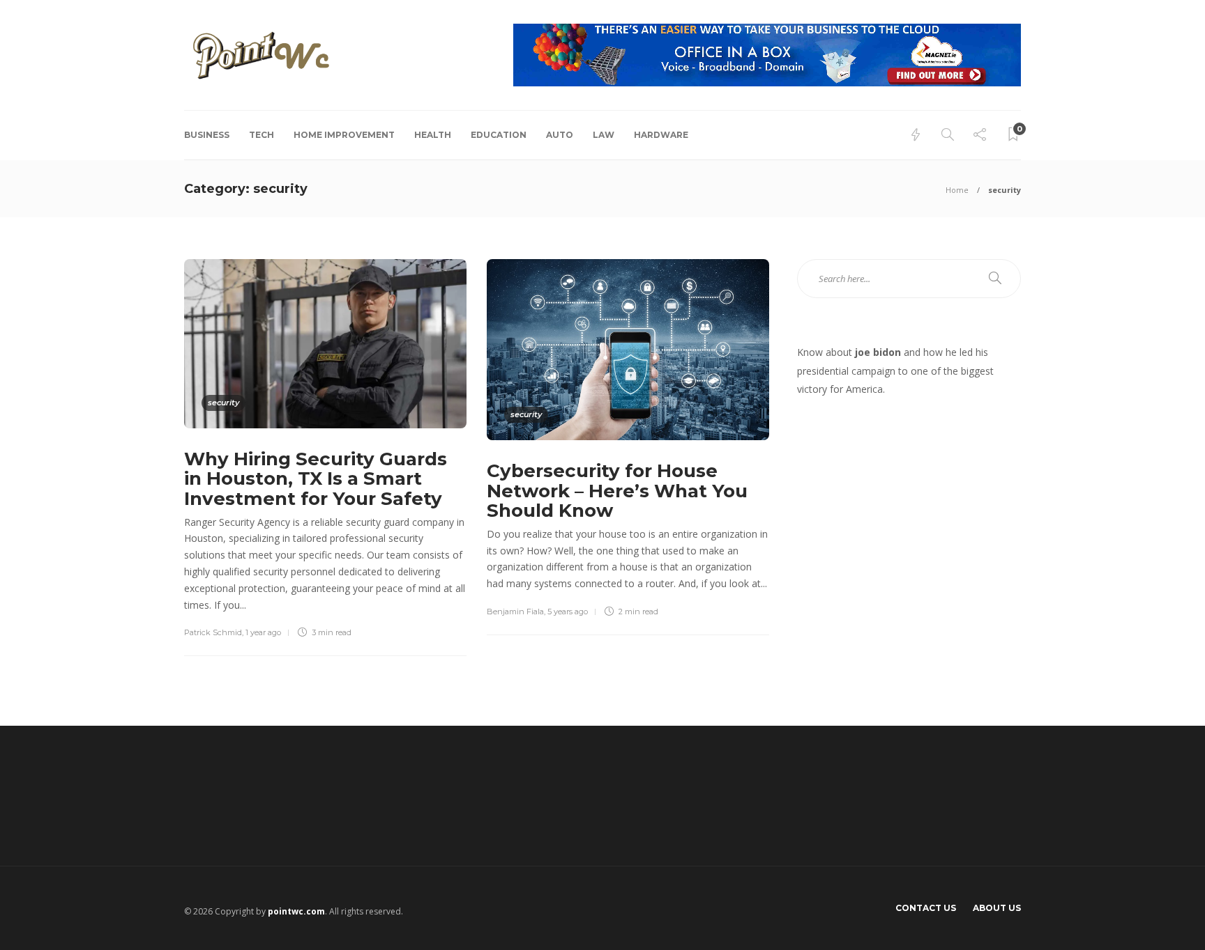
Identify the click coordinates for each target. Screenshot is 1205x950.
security (223, 402)
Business (206, 135)
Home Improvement (344, 135)
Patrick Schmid (213, 632)
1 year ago (263, 632)
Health (432, 135)
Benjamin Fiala (515, 611)
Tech (261, 135)
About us (997, 908)
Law (603, 135)
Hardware (661, 135)
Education (498, 135)
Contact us (925, 908)
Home (957, 190)
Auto (559, 135)
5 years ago (567, 611)
